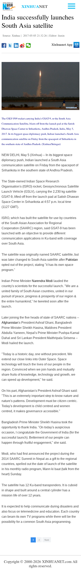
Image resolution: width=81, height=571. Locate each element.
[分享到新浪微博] (22, 45)
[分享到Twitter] (10, 45)
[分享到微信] (28, 45)
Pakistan (72, 259)
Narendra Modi (42, 281)
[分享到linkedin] (16, 45)
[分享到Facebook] (4, 45)
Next (46, 539)
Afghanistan (10, 322)
